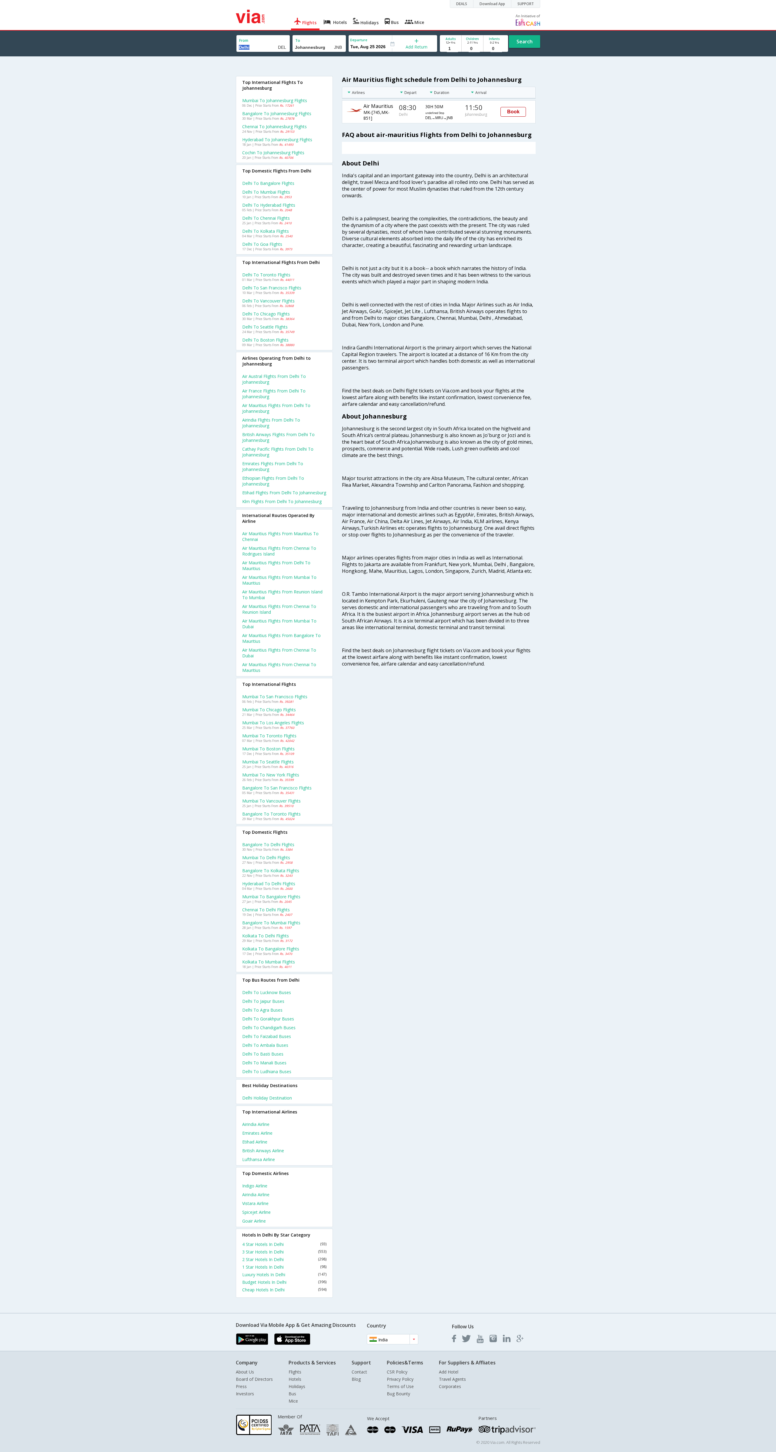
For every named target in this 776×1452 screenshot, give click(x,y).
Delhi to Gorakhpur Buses (268, 1019)
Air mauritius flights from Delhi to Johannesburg (276, 408)
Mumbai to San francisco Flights (274, 696)
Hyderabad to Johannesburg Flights (277, 139)
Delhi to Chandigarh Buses (269, 1027)
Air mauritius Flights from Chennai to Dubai (279, 653)
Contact (359, 1372)
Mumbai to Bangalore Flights (271, 897)
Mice (293, 1401)
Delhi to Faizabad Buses (266, 1036)
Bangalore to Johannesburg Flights (276, 113)
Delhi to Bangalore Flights (268, 183)
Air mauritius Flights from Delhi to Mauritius (276, 565)
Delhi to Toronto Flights (266, 275)
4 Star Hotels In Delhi (284, 1244)
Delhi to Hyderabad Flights (268, 205)
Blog (356, 1379)
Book (513, 111)
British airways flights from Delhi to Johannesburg (278, 437)
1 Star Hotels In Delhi (284, 1267)
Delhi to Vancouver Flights (268, 301)
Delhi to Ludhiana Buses (266, 1071)
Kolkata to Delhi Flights (265, 936)
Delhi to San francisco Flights (271, 288)
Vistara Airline (255, 1203)
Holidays (297, 1386)
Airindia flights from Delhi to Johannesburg (271, 423)
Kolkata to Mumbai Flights (268, 962)
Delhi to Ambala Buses (265, 1045)
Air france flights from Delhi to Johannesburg (274, 393)
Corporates (450, 1386)
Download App (492, 3)
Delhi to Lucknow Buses (266, 992)
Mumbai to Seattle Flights (268, 762)
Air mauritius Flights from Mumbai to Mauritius (279, 580)
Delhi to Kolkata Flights (265, 231)
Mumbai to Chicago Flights (269, 710)
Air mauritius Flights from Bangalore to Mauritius (281, 638)
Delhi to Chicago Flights (266, 314)
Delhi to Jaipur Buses (263, 1001)
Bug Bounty (398, 1394)
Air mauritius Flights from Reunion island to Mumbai (282, 594)
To (297, 40)
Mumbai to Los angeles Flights (273, 723)
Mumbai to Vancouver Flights (271, 801)
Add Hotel (448, 1372)
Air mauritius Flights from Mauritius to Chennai (280, 536)
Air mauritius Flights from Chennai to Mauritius (279, 667)
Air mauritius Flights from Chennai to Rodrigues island (279, 551)
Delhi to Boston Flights (265, 340)
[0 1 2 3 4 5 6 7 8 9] (472, 48)
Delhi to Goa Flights (262, 244)
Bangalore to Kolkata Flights (270, 870)
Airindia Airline (255, 1124)
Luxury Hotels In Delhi (284, 1274)
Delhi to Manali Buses (264, 1063)
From (243, 40)
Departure (358, 40)
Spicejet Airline (256, 1212)
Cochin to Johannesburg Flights (273, 152)
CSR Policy (397, 1372)
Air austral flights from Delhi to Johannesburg (274, 379)
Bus (292, 1394)
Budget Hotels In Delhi (284, 1282)
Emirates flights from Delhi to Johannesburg (272, 466)
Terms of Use (400, 1386)
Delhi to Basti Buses (262, 1054)
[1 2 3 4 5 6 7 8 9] (450, 48)
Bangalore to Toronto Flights (271, 814)
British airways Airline (263, 1150)
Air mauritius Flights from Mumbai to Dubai (279, 623)
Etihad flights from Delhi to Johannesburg (284, 493)
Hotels (295, 1379)
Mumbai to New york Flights (270, 775)
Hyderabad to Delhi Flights (268, 883)
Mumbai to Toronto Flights (269, 736)
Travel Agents (452, 1379)
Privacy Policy (400, 1379)
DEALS (461, 3)
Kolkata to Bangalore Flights (270, 949)
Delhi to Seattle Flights (265, 327)
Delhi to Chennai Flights (266, 218)
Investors (245, 1394)
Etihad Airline (254, 1142)
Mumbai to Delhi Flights (266, 857)
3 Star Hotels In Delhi (284, 1252)
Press (241, 1386)
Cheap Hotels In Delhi (284, 1290)
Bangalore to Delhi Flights (268, 844)
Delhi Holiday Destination (267, 1098)
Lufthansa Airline (258, 1159)
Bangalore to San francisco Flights (277, 788)
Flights (295, 1372)
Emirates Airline (257, 1133)
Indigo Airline (254, 1186)
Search (525, 41)
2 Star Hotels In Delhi (284, 1259)
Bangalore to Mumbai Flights (271, 923)
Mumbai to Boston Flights (268, 749)
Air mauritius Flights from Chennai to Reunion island (279, 609)
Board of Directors (254, 1379)
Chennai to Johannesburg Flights (274, 126)
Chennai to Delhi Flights (266, 910)
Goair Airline (254, 1221)
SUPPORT (525, 3)
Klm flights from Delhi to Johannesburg (282, 501)
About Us (245, 1372)
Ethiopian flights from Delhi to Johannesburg (273, 481)
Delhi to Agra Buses (262, 1010)
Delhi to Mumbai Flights (266, 192)
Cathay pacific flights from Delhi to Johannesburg (277, 452)
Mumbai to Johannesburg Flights (274, 100)
